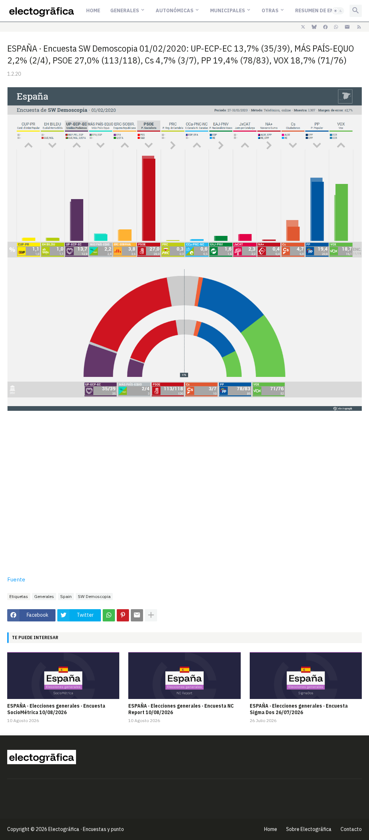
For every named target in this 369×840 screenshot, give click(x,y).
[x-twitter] (303, 27)
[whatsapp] (336, 27)
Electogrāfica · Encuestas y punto (86, 829)
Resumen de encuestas (325, 10)
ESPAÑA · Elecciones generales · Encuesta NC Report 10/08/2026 (181, 709)
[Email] (137, 615)
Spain (66, 596)
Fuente (16, 579)
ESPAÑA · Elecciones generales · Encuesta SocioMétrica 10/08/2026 (56, 709)
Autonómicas (175, 10)
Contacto (351, 829)
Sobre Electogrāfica (309, 829)
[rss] (359, 27)
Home (93, 10)
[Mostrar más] (151, 615)
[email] (347, 27)
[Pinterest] (123, 615)
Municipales (227, 10)
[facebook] (325, 27)
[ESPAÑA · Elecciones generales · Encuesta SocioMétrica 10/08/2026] (63, 675)
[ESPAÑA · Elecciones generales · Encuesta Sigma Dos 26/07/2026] (306, 675)
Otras (270, 10)
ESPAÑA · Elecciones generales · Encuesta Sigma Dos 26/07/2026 (299, 709)
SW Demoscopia (94, 596)
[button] (338, 10)
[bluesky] (314, 27)
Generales (124, 10)
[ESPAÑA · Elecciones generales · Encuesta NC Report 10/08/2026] (184, 675)
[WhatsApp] (109, 615)
